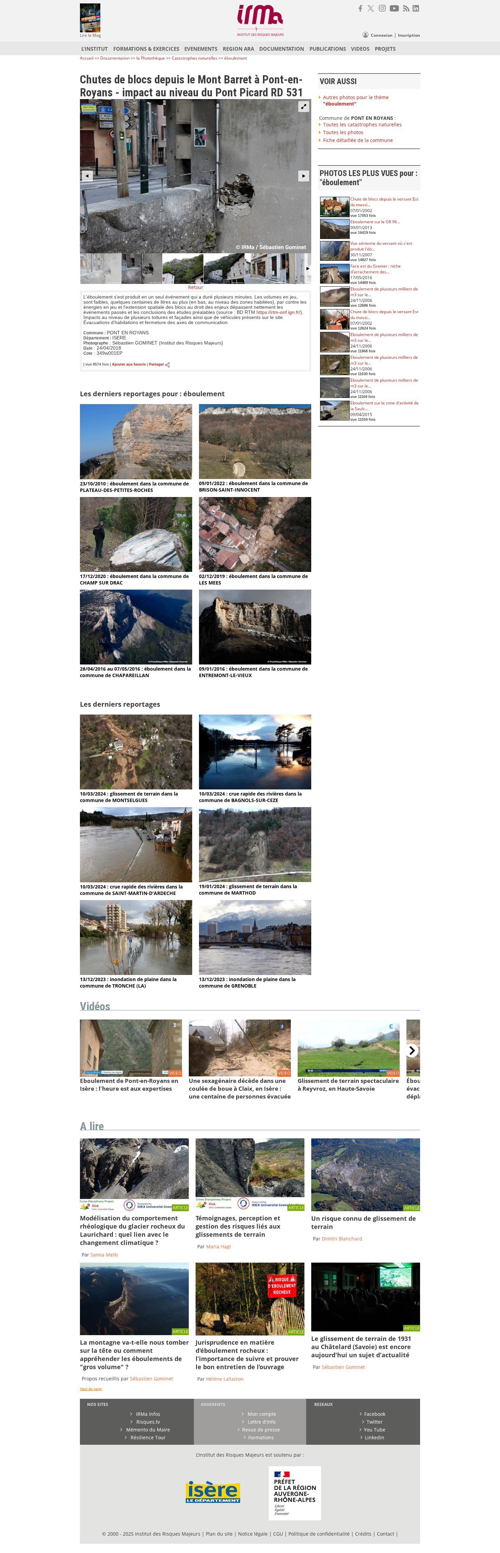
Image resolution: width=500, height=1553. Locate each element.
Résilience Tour (147, 1437)
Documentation (115, 58)
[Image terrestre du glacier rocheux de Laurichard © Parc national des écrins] (134, 1209)
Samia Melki (104, 1254)
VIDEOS (360, 48)
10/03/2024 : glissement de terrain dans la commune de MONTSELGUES (129, 796)
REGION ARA (238, 48)
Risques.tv (147, 1422)
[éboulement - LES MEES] (255, 570)
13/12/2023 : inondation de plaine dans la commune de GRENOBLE (247, 982)
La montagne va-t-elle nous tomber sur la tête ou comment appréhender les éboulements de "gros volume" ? (134, 1354)
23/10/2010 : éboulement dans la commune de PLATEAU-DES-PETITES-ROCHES (134, 486)
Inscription (409, 35)
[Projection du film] (365, 1329)
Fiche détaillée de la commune (358, 140)
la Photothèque (151, 58)
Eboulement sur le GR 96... (375, 222)
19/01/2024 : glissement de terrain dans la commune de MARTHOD (248, 889)
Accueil (87, 58)
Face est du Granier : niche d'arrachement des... (375, 269)
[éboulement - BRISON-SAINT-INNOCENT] (255, 477)
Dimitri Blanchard (342, 1238)
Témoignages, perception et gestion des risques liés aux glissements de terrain (238, 1226)
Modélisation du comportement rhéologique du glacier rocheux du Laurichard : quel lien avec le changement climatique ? (132, 1230)
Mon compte (261, 1414)
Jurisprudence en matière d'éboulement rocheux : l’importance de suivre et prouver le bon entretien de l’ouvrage (247, 1354)
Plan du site (219, 1534)
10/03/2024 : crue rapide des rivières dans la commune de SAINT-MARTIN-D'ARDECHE (131, 889)
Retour (195, 287)
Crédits (363, 1534)
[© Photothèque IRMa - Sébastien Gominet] (250, 1333)
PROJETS (385, 48)
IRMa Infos (147, 1414)
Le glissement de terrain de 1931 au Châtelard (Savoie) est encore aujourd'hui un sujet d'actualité (361, 1346)
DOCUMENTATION (281, 48)
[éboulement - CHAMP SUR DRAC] (136, 570)
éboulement (235, 58)
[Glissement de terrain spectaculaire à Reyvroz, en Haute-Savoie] (349, 1075)
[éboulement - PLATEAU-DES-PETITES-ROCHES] (136, 477)
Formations (261, 1437)
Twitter (375, 1422)
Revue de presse (261, 1429)
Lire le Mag (90, 35)
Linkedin (374, 1437)
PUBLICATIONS (328, 48)
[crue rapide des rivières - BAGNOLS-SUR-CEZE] (255, 787)
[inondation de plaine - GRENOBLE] (255, 973)
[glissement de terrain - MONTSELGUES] (136, 787)
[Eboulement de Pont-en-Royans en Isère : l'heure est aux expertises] (131, 1075)
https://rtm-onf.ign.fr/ (278, 312)
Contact (386, 1534)
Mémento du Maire (147, 1429)
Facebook (374, 1414)
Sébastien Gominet (151, 1378)
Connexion (382, 35)
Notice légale (253, 1534)
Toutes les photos (343, 132)
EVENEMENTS (200, 48)
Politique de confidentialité (319, 1534)
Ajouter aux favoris (129, 365)
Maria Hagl (218, 1246)
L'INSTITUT (94, 48)
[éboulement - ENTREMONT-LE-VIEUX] (255, 662)
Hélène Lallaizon (225, 1379)
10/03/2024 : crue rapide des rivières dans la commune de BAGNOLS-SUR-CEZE (250, 796)
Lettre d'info (261, 1422)
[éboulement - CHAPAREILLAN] (136, 662)
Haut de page (91, 1389)
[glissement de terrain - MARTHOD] (255, 880)
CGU (278, 1534)
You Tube (374, 1429)
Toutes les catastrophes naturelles (362, 124)
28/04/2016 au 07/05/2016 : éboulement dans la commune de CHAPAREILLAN (135, 672)
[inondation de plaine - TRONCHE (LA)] (136, 973)
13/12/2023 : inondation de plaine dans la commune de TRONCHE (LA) (128, 982)
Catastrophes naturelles (194, 58)
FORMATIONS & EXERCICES (146, 48)
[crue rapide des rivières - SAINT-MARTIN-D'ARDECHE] (136, 880)
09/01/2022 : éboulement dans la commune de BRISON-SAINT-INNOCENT (253, 486)
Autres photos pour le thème (356, 100)
